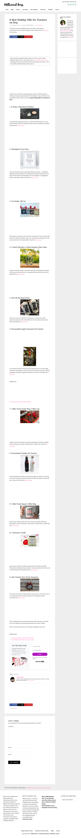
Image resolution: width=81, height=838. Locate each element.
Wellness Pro (34, 833)
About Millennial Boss (48, 796)
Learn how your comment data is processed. (38, 787)
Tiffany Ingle (19, 677)
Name (10, 747)
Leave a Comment (39, 25)
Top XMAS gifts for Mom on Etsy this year (23, 639)
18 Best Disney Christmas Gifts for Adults (23, 638)
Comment (11, 726)
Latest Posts (16, 674)
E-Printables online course (40, 60)
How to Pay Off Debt (48, 798)
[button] (19, 662)
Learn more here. (27, 819)
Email (10, 754)
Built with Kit (40, 661)
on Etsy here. (20, 125)
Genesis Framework (44, 833)
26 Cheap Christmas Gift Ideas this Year (20, 401)
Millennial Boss (13, 3)
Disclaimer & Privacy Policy (49, 807)
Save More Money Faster (49, 800)
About (11, 674)
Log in (57, 833)
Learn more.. (71, 37)
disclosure (46, 30)
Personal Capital (30, 680)
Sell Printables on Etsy (48, 805)
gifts (16, 708)
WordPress (52, 833)
